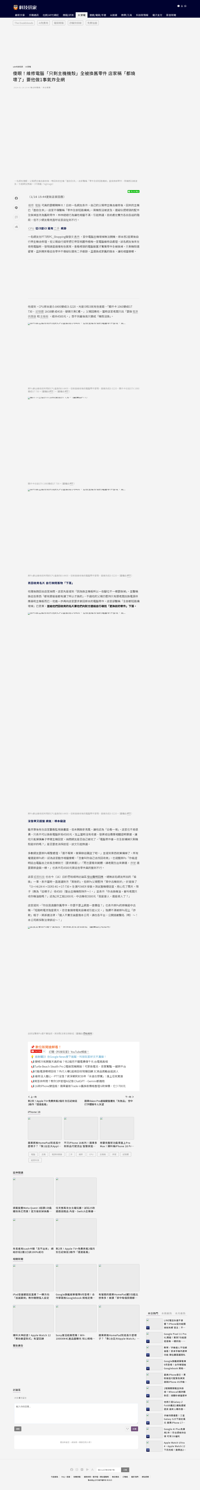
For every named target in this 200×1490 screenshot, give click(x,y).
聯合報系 (115, 1476)
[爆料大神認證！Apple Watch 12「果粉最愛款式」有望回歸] (33, 1318)
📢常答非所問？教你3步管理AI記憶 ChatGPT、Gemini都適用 (68, 1081)
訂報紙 (125, 1476)
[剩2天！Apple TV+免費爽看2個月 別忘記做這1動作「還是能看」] (76, 1232)
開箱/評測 (68, 15)
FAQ (63, 1476)
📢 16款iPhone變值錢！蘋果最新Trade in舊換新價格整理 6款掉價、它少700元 (78, 1086)
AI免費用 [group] (43, 23)
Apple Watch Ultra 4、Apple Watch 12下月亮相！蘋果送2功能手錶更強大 (175, 1446)
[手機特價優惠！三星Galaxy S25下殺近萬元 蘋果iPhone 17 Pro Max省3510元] (154, 1419)
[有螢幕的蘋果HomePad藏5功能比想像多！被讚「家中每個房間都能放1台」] (119, 1277)
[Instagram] (76, 1469)
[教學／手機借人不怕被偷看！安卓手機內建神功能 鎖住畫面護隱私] (154, 1351)
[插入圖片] (127, 1428)
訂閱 (125, 1470)
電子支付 (157, 15)
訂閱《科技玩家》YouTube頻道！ (69, 1052)
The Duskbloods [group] (23, 23)
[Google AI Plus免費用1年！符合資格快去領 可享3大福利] (154, 1432)
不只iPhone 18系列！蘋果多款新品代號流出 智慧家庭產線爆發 (80, 1144)
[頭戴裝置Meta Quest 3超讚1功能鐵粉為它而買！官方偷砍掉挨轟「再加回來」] (33, 1191)
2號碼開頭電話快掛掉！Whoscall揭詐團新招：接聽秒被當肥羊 (175, 1392)
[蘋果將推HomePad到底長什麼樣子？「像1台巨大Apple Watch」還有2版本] (45, 1128)
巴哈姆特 (87, 1033)
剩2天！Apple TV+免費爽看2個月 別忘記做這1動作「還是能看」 (75, 1250)
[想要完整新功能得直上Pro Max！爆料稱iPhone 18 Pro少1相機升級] (117, 1128)
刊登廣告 (54, 1476)
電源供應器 (57, 1154)
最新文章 (20, 15)
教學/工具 (126, 15)
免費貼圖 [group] (92, 23)
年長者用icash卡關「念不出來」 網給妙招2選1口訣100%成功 (33, 1250)
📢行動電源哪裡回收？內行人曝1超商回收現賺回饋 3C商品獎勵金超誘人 (75, 1071)
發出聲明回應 (95, 877)
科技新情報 (142, 15)
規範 (18, 1428)
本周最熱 (166, 1313)
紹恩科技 (35, 1160)
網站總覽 (145, 1476)
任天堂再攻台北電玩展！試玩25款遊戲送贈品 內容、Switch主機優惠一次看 (76, 1209)
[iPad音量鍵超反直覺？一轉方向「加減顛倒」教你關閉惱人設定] (33, 1277)
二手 (70, 1154)
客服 (68, 1476)
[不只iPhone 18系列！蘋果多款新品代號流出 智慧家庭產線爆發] (81, 1128)
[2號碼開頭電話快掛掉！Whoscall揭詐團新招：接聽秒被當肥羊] (154, 1391)
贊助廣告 (18, 1345)
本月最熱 (180, 1313)
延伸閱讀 (18, 1172)
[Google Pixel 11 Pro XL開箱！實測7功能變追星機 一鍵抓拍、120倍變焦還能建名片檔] (154, 1337)
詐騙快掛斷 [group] (75, 23)
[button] (182, 6)
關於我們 (134, 1476)
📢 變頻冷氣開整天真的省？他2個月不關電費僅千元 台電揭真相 (69, 1061)
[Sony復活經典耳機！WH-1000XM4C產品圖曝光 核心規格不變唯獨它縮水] (76, 1318)
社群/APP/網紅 (51, 15)
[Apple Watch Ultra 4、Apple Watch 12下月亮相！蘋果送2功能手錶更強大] (154, 1446)
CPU (91, 1154)
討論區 (17, 1389)
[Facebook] (71, 1469)
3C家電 (81, 15)
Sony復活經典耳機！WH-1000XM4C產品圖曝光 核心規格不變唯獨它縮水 (75, 1336)
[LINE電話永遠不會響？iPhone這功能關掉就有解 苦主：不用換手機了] (154, 1324)
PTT (51, 391)
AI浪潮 (113, 15)
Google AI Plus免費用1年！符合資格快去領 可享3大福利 (175, 1432)
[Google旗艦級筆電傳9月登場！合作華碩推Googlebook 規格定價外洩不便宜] (76, 1277)
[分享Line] (16, 207)
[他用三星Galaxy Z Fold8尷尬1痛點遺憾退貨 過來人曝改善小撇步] (154, 1405)
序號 (114, 1154)
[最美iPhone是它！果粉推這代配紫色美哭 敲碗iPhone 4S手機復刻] (154, 1378)
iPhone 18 (34, 1112)
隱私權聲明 (104, 1476)
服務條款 (87, 1476)
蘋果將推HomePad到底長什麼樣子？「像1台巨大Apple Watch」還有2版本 (44, 1144)
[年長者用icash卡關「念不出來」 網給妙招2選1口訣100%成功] (33, 1232)
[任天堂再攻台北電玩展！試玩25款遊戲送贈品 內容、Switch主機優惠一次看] (76, 1191)
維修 (81, 1154)
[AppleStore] (92, 1469)
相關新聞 (18, 1259)
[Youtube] (178, 6)
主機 (43, 1154)
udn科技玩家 (18, 66)
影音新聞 (171, 15)
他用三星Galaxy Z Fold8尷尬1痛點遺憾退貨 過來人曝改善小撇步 (175, 1405)
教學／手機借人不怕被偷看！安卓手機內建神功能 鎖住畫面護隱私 (175, 1351)
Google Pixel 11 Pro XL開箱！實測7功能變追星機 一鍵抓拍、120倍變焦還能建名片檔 (175, 1337)
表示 (77, 237)
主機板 (103, 1154)
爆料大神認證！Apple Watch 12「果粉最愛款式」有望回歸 (32, 1336)
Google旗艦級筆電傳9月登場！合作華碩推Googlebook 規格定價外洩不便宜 (75, 1296)
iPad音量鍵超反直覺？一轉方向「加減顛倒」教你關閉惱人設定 (31, 1296)
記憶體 (126, 1154)
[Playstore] (87, 1469)
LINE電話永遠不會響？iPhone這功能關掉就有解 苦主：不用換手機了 (175, 1324)
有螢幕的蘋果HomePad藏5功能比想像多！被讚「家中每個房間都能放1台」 (118, 1296)
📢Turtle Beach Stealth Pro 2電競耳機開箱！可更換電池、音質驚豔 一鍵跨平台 (78, 1066)
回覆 (134, 1428)
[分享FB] (16, 198)
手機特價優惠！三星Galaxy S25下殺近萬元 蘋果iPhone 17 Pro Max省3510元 (174, 1419)
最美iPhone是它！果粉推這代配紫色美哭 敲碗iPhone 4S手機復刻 (175, 1378)
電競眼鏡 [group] (59, 23)
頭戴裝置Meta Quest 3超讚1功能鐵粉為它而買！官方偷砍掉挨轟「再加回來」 (32, 1209)
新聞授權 (77, 1476)
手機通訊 (34, 15)
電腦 (33, 1154)
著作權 (95, 1476)
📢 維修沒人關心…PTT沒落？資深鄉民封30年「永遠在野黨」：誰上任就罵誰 (77, 1076)
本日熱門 (153, 1313)
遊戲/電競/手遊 (98, 15)
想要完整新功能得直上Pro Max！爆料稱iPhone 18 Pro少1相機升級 (116, 1144)
